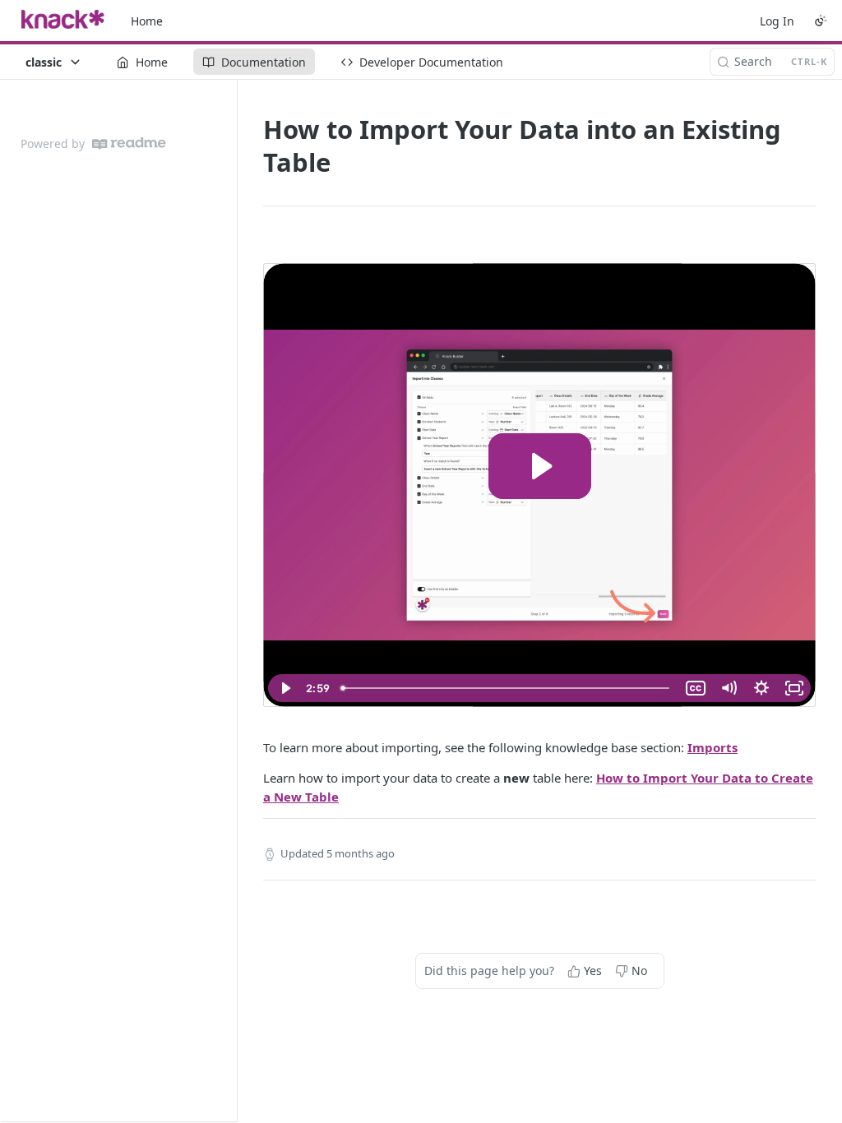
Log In (777, 21)
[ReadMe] (129, 143)
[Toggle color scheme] (820, 20)
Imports (712, 747)
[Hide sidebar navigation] (233, 600)
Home (147, 21)
